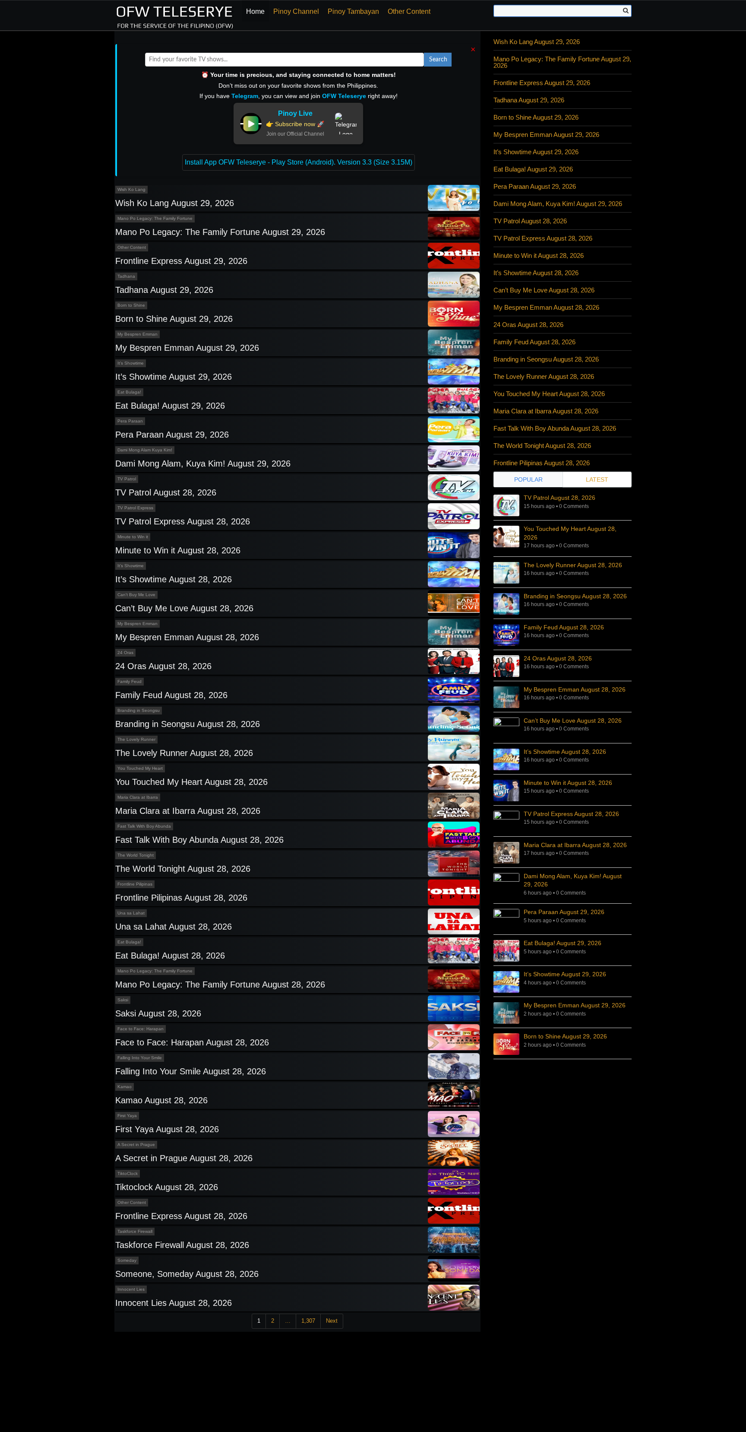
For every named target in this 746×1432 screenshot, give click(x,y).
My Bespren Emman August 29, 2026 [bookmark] (575, 1005)
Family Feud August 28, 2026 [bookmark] (564, 627)
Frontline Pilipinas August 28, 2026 (181, 897)
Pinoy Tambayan (353, 11)
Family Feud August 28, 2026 (171, 695)
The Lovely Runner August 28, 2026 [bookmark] (573, 565)
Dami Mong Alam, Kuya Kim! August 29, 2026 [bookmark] (573, 880)
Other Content (409, 11)
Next (332, 1321)
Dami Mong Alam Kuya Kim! (144, 450)
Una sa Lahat (131, 913)
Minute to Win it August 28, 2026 (177, 550)
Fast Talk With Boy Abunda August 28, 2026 (199, 840)
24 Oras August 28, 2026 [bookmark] (558, 658)
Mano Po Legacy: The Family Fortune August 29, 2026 (220, 232)
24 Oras (125, 652)
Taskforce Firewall (134, 1231)
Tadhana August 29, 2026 (164, 290)
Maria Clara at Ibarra (137, 797)
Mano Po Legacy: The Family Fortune (155, 218)
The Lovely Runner (136, 739)
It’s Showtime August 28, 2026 (173, 579)
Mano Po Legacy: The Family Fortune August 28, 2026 (220, 984)
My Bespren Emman (137, 334)
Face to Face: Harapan (140, 1028)
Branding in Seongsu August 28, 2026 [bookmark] (575, 596)
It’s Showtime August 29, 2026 (173, 376)
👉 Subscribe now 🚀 (295, 124)
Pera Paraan (130, 421)
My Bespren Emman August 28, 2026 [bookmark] (575, 689)
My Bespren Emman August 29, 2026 (187, 347)
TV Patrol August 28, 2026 (165, 492)
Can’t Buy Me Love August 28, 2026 (184, 608)
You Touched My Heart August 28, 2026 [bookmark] (570, 533)
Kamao (124, 1086)
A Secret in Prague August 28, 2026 (184, 1158)
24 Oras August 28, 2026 (163, 666)
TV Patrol (126, 478)
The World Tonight (135, 855)
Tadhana (126, 276)
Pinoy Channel (296, 11)
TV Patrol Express (135, 507)
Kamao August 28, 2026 (161, 1100)
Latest (597, 479)
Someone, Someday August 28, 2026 (187, 1274)
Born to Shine (131, 305)
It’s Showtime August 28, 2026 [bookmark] (565, 751)
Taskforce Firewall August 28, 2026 (182, 1245)
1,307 (308, 1321)
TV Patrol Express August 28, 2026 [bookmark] (571, 813)
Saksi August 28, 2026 (158, 1013)
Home (255, 11)
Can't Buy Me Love (136, 594)
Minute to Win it (132, 536)
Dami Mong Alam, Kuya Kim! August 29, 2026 (203, 463)
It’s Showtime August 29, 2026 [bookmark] (565, 974)
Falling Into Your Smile (139, 1057)
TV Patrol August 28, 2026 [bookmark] (559, 497)
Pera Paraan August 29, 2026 (172, 434)
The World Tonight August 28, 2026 (182, 868)
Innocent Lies (131, 1289)
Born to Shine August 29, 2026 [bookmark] (565, 1036)
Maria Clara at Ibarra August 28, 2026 (187, 811)
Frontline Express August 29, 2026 (181, 261)
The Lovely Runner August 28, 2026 (184, 753)
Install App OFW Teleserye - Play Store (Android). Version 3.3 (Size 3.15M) (298, 162)
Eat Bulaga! (129, 392)
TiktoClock (127, 1173)
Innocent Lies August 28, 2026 (173, 1303)
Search (438, 60)
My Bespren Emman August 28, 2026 (187, 637)
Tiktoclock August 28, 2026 (166, 1187)
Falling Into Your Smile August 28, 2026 (190, 1071)
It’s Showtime (130, 363)
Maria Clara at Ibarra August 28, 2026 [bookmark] (575, 844)
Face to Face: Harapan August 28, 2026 (192, 1042)
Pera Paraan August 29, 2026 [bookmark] (564, 911)
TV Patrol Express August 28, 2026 (182, 521)
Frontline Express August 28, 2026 (181, 1216)
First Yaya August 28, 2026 (167, 1129)
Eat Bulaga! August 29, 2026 (170, 405)
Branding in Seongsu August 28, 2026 (187, 724)
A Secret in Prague (136, 1144)
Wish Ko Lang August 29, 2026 (174, 203)
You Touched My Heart (140, 768)
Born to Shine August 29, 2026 (174, 319)
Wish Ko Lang (131, 189)
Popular (528, 479)
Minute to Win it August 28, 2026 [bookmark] (568, 782)
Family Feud (129, 681)
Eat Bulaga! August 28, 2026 (170, 955)
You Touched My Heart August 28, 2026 (191, 782)
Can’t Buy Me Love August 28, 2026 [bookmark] (573, 720)
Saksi (122, 999)
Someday (126, 1260)
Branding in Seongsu (138, 710)
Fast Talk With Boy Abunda (144, 826)
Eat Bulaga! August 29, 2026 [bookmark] (562, 943)
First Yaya (127, 1115)
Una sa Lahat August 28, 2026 (173, 926)
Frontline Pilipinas (134, 884)
